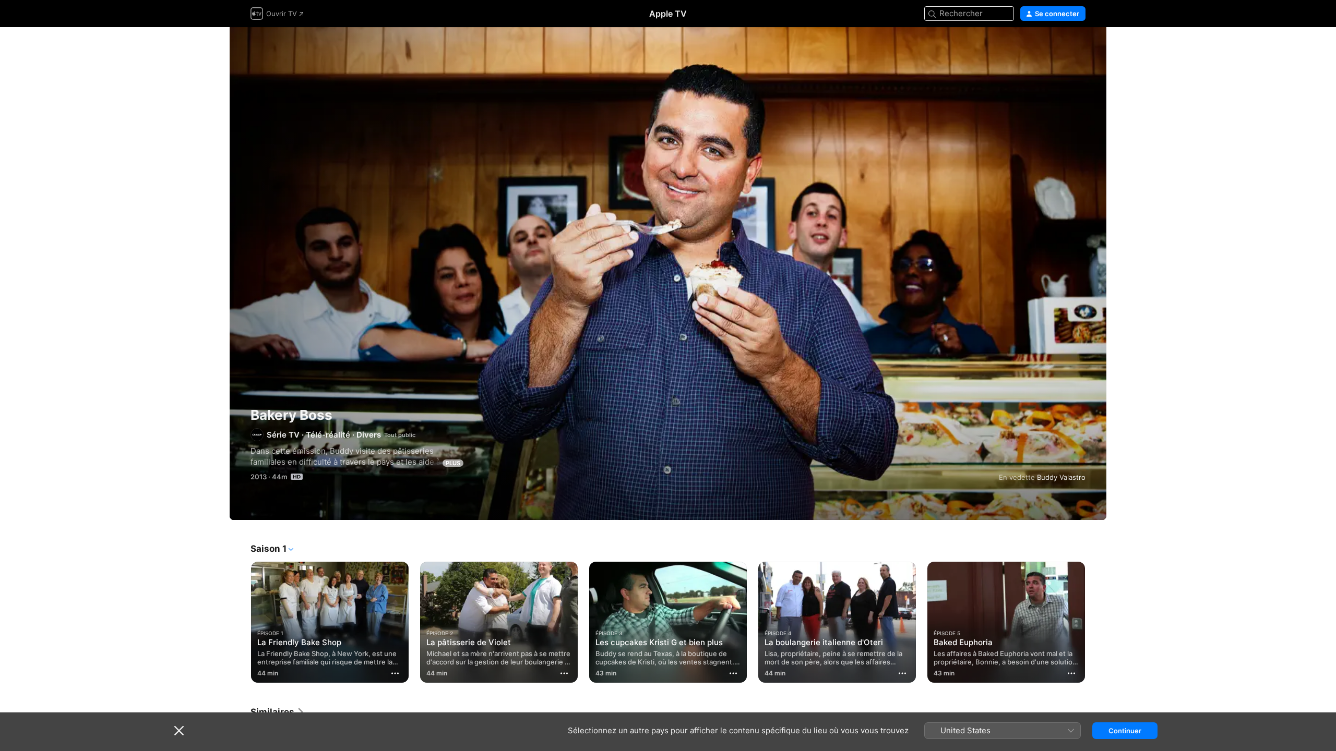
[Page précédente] (240, 622)
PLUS (453, 463)
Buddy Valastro (1061, 477)
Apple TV (668, 13)
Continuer (1124, 730)
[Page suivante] (1096, 622)
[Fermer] (179, 730)
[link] (277, 712)
